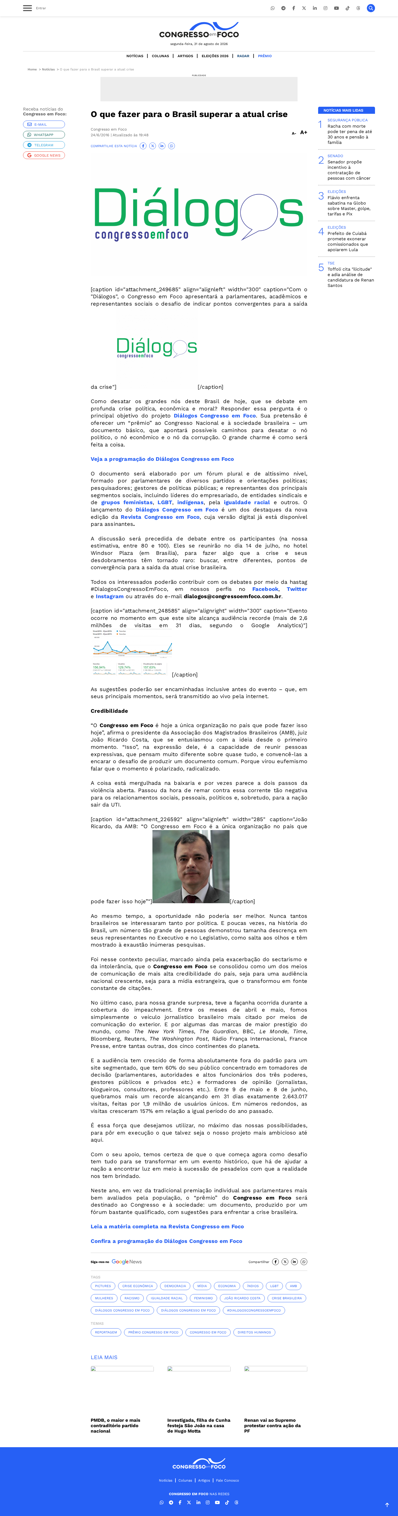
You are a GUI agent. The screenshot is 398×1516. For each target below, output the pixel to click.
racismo (132, 1298)
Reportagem (106, 1332)
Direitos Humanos (254, 1332)
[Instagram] (325, 8)
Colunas (160, 56)
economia (227, 1286)
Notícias (134, 56)
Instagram (110, 596)
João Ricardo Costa (242, 1298)
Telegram (43, 145)
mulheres (104, 1298)
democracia (175, 1286)
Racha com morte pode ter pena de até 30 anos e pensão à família (350, 134)
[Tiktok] (348, 8)
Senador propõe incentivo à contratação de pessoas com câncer (349, 170)
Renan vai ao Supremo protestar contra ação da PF (272, 1425)
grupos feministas (127, 502)
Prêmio (265, 56)
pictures (103, 1286)
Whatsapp (43, 135)
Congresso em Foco (208, 1332)
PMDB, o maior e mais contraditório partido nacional (115, 1425)
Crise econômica (137, 1286)
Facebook (265, 589)
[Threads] (358, 8)
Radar (243, 56)
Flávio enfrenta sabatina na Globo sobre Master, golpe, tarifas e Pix (349, 205)
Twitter (297, 589)
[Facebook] (293, 8)
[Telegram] (283, 8)
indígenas (190, 502)
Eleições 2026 (215, 56)
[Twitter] (304, 8)
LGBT (165, 502)
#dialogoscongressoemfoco (254, 1310)
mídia (202, 1286)
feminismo (203, 1298)
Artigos (185, 56)
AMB (293, 1286)
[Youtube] (336, 8)
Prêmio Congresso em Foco (153, 1332)
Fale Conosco (227, 1480)
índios (253, 1286)
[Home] (199, 30)
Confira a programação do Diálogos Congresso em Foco (166, 1241)
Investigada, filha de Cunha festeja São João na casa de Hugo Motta (198, 1425)
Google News (47, 155)
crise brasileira (287, 1298)
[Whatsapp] (273, 8)
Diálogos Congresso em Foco (215, 415)
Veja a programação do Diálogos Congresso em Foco (162, 459)
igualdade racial (247, 502)
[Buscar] (371, 8)
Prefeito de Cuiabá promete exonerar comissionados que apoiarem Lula (348, 241)
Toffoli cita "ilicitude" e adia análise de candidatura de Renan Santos (351, 277)
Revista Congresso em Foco (159, 517)
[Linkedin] (315, 8)
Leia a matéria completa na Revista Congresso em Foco (167, 1226)
